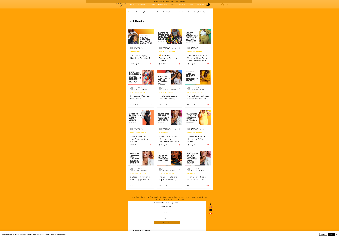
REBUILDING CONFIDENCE (167, 52)
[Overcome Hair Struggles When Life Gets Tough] (141, 158)
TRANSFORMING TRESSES (167, 173)
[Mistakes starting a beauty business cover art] (141, 77)
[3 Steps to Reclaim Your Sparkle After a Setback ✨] (141, 117)
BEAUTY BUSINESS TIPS (194, 52)
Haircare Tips (155, 12)
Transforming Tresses (142, 12)
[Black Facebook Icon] (210, 204)
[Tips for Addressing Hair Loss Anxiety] (169, 77)
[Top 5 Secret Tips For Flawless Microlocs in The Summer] (198, 158)
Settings (323, 234)
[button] (207, 4)
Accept (331, 234)
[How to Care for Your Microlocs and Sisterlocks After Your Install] (169, 117)
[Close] (337, 234)
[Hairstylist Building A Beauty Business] (198, 36)
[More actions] (151, 48)
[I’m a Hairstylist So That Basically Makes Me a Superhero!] (169, 158)
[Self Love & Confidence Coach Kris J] (198, 77)
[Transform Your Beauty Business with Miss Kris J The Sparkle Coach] (198, 117)
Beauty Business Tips (200, 12)
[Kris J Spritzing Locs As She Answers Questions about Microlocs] (141, 36)
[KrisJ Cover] (169, 36)
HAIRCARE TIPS (135, 52)
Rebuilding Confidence (169, 12)
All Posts (130, 12)
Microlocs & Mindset (184, 12)
